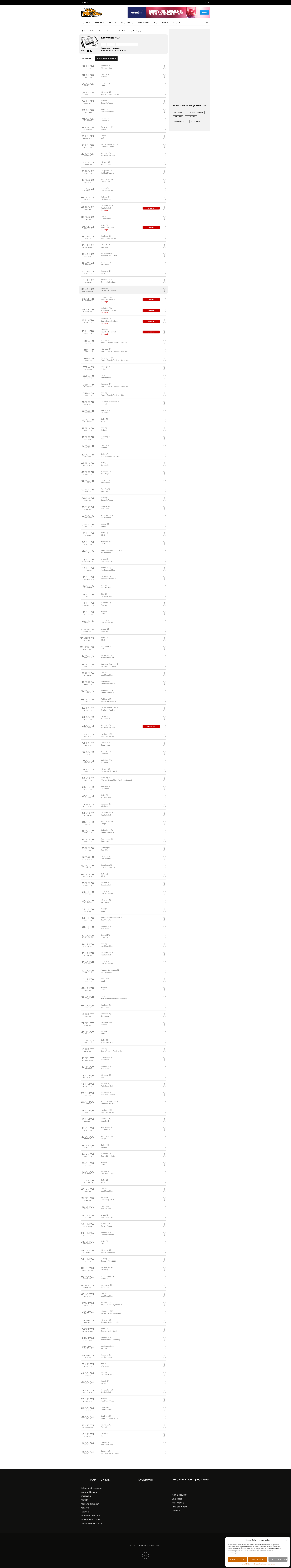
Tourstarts (195, 121)
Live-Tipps (178, 116)
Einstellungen (278, 1559)
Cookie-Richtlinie (246, 1564)
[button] (286, 1540)
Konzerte (85, 1508)
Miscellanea (191, 116)
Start (86, 23)
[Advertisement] (190, 67)
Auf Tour (144, 23)
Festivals (127, 23)
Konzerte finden (106, 23)
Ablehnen (257, 1559)
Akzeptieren (237, 1559)
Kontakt (84, 1500)
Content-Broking (89, 1492)
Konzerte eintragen (167, 23)
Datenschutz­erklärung (259, 1564)
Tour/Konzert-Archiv (90, 1519)
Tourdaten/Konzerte (90, 1516)
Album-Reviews (180, 112)
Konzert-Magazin (196, 112)
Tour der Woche (180, 121)
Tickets (85, 2)
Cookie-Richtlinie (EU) (91, 1523)
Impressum (271, 1564)
